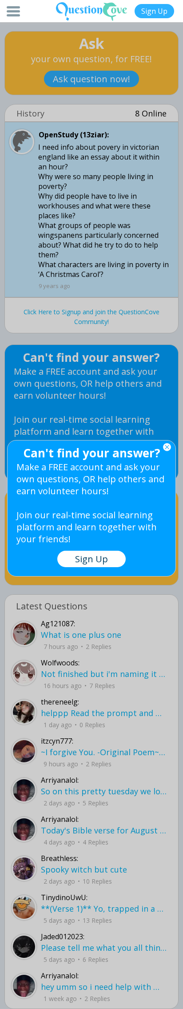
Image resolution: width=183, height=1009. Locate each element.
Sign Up (154, 11)
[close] (167, 447)
